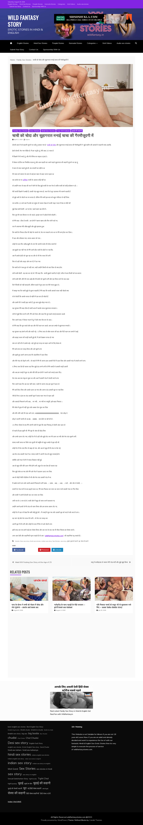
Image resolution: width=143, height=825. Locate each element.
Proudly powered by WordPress (54, 820)
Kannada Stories (50, 4)
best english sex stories (17, 727)
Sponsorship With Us (39, 6)
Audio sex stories (83, 4)
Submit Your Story (15, 6)
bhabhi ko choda (48, 730)
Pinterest (45, 550)
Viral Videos (71, 4)
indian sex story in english (41, 763)
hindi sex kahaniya (30, 750)
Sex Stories (56, 541)
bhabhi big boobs (14, 730)
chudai (17, 541)
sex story (63, 541)
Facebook (19, 550)
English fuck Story (36, 743)
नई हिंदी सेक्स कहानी (34, 788)
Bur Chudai (43, 734)
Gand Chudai (44, 747)
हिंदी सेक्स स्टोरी (45, 793)
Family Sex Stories (24, 60)
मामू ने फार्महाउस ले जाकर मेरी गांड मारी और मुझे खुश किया (109, 562)
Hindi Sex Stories (25, 4)
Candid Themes (95, 820)
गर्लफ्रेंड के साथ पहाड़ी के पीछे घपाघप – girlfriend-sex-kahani (69, 606)
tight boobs (33, 779)
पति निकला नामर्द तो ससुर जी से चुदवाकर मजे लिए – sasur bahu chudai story (114, 606)
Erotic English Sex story (30, 747)
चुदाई (68, 541)
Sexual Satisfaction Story (18, 778)
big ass (24, 733)
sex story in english (29, 774)
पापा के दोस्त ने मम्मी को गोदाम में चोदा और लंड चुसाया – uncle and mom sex (28, 606)
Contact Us (26, 6)
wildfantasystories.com (54, 536)
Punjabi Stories (38, 4)
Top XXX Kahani (63, 131)
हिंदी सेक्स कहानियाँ (32, 793)
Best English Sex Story (35, 727)
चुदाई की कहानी (77, 131)
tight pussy (12, 783)
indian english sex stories (40, 755)
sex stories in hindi (44, 769)
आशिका (25, 180)
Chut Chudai (32, 738)
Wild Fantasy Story (23, 20)
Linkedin (57, 550)
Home (12, 60)
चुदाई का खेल (28, 784)
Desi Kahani (34, 131)
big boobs (33, 733)
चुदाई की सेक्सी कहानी (15, 788)
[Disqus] (71, 647)
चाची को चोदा (51, 145)
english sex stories (14, 747)
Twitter (32, 550)
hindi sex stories (35, 541)
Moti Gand (13, 769)
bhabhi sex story (14, 734)
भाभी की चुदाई (45, 788)
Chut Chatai (21, 738)
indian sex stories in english (33, 759)
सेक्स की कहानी (84, 541)
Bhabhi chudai (25, 730)
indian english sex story (16, 759)
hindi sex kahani (14, 750)
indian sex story (46, 541)
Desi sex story (24, 541)
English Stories (13, 4)
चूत (79, 541)
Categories (61, 4)
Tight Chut (43, 778)
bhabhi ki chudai (37, 730)
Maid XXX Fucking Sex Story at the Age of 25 (33, 562)
